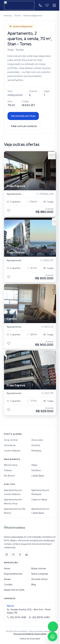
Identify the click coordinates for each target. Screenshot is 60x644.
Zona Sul (35, 445)
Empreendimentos (13, 573)
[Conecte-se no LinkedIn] (26, 554)
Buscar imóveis (38, 568)
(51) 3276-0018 (18, 617)
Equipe (7, 579)
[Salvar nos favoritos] (9, 211)
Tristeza (8, 470)
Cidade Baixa (37, 475)
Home (7, 568)
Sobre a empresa (39, 573)
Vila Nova (36, 470)
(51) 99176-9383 (41, 617)
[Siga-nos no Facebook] (20, 554)
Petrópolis (36, 450)
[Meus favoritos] (47, 5)
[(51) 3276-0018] (40, 5)
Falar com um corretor (24, 126)
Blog (33, 584)
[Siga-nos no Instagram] (6, 554)
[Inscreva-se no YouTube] (13, 554)
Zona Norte (10, 445)
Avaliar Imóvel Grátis (14, 589)
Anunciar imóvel (39, 579)
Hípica (34, 465)
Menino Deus (10, 465)
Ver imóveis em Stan (23, 116)
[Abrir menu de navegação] (54, 5)
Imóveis (8, 15)
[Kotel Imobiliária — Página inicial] (19, 5)
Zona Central (11, 440)
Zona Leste (37, 440)
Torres (17, 15)
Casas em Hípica (39, 499)
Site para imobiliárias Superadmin (30, 634)
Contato (8, 584)
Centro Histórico (12, 450)
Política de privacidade (30, 638)
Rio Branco (9, 475)
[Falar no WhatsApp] (52, 636)
